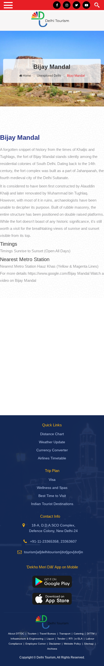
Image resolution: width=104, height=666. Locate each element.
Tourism (32, 633)
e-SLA (79, 638)
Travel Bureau (48, 633)
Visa (52, 480)
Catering (79, 633)
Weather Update (52, 442)
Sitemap (89, 643)
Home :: (28, 75)
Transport (64, 633)
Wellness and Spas (52, 488)
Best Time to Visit (52, 496)
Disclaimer (55, 643)
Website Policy (72, 643)
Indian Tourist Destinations (52, 504)
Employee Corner (35, 643)
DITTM (90, 633)
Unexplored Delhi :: (51, 75)
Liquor (50, 638)
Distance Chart (52, 434)
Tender (61, 638)
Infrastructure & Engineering (27, 638)
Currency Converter (52, 450)
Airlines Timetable (52, 458)
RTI (71, 638)
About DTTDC (16, 633)
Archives (52, 648)
